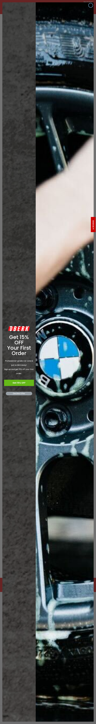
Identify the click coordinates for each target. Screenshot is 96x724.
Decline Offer (19, 393)
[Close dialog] (91, 5)
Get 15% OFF (19, 382)
